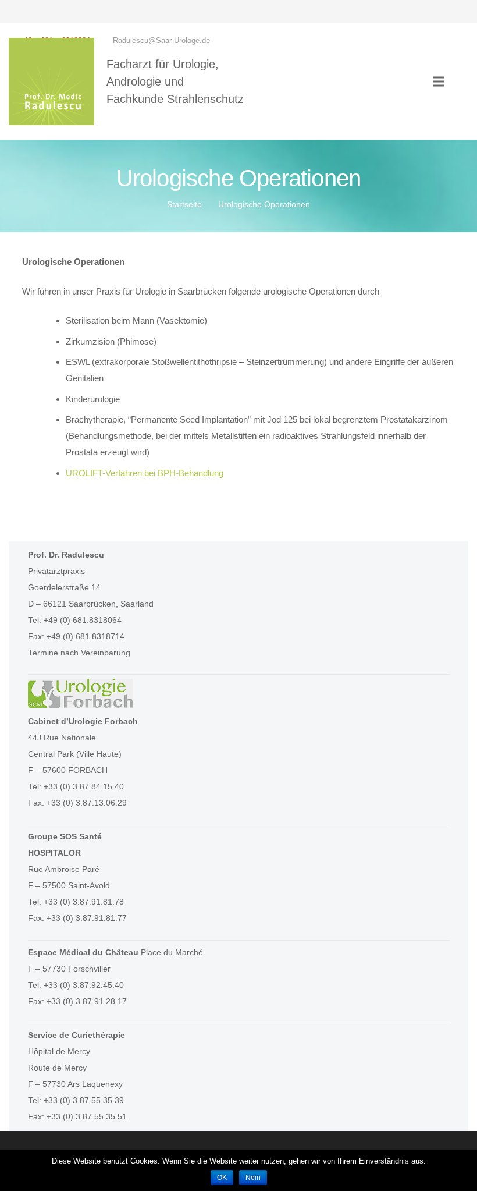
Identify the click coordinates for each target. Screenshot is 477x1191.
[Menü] (438, 81)
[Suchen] (462, 81)
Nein (253, 1178)
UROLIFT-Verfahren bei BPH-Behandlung (144, 473)
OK (222, 1178)
